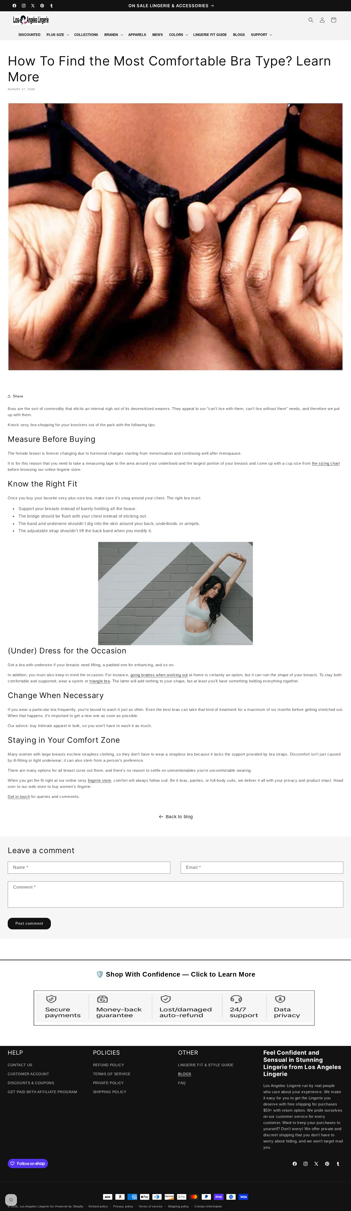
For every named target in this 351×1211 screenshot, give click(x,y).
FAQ (182, 1083)
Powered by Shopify (69, 1206)
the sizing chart (326, 463)
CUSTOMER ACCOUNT (28, 1074)
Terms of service (151, 1206)
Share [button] (18, 396)
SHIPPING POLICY (109, 1092)
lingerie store (99, 780)
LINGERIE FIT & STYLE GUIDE (206, 1065)
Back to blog (179, 816)
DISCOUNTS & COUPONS (31, 1083)
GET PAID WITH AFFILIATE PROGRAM (42, 1092)
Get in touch (19, 796)
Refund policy (98, 1206)
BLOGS (184, 1074)
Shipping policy (178, 1206)
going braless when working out (159, 675)
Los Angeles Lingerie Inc (37, 1206)
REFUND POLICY (108, 1065)
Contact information (208, 1206)
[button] (57, 35)
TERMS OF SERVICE (112, 1074)
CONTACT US (20, 1065)
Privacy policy (123, 1206)
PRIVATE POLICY (108, 1083)
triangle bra (99, 681)
